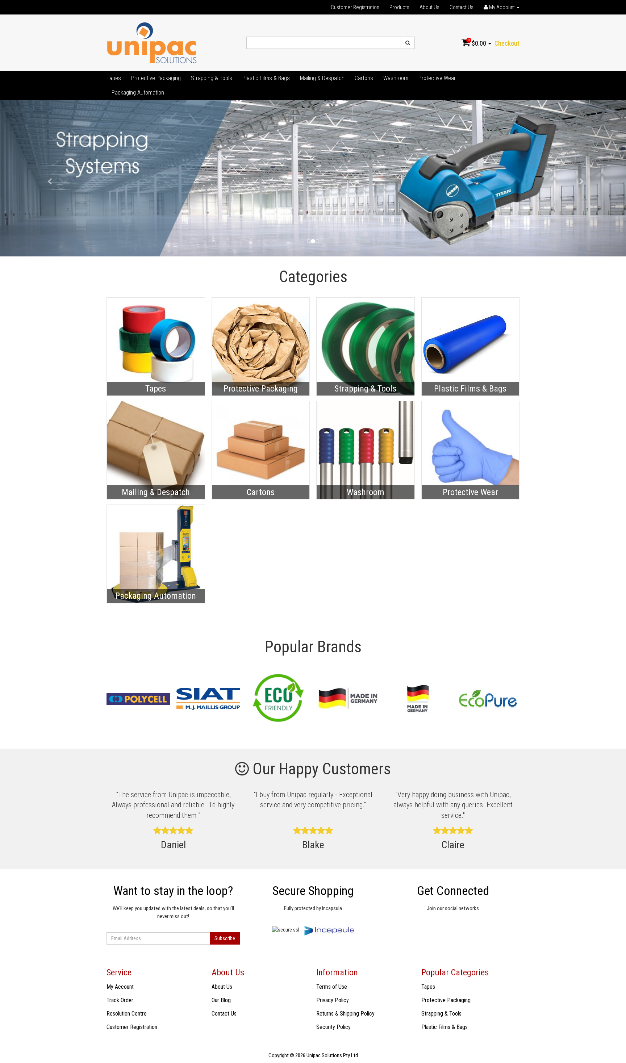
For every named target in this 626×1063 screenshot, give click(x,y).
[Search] (408, 43)
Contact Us (461, 7)
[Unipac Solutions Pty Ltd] (152, 42)
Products (399, 7)
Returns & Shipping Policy (345, 1013)
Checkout (506, 43)
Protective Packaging (156, 78)
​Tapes (114, 78)
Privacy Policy (332, 1000)
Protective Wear (437, 78)
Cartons (364, 78)
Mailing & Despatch (322, 78)
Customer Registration (355, 7)
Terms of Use (331, 986)
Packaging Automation (138, 92)
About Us (429, 7)
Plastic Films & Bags (266, 78)
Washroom (395, 78)
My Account (120, 986)
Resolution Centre (127, 1013)
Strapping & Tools (211, 78)
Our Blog (221, 1000)
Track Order (120, 1000)
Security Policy (333, 1027)
